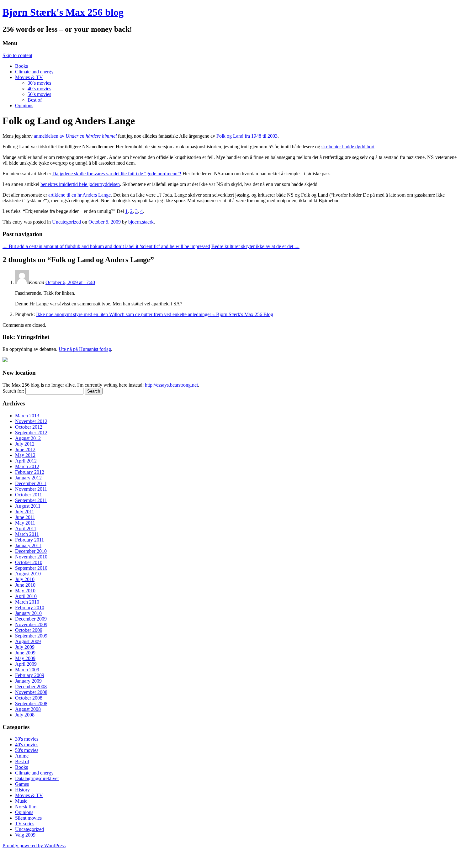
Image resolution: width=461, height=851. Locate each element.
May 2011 (25, 523)
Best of (35, 100)
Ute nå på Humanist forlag (85, 349)
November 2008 (31, 692)
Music (21, 801)
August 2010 (28, 573)
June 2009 (25, 652)
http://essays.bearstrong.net (171, 385)
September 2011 (31, 500)
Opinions (24, 105)
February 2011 (29, 539)
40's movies (26, 744)
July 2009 (24, 647)
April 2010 (26, 596)
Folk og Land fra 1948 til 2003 (247, 136)
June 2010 (25, 585)
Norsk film (25, 806)
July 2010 (24, 579)
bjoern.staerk (141, 222)
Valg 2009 (25, 835)
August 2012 (28, 438)
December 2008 (31, 686)
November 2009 (31, 624)
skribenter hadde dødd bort (347, 146)
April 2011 (25, 528)
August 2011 (27, 506)
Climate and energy (34, 71)
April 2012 (26, 460)
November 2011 (31, 489)
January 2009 (28, 681)
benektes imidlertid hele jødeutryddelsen (80, 184)
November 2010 (31, 556)
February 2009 (29, 675)
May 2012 (25, 455)
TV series (24, 823)
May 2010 (25, 590)
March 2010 (27, 602)
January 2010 (28, 613)
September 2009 (31, 635)
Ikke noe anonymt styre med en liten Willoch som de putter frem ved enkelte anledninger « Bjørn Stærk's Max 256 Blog (154, 314)
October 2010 (28, 562)
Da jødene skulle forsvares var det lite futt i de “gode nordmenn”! (116, 173)
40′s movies (39, 88)
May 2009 (25, 658)
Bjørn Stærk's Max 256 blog (63, 12)
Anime (22, 755)
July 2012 (24, 444)
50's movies (26, 750)
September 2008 (31, 703)
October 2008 (28, 697)
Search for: (13, 391)
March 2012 (27, 466)
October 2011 (28, 494)
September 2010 (31, 568)
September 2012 (31, 432)
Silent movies (28, 818)
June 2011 (25, 517)
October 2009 (28, 630)
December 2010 (31, 551)
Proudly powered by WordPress (34, 845)
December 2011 (30, 483)
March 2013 (27, 415)
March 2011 (27, 534)
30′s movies (39, 83)
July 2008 (24, 714)
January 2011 (28, 545)
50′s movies (39, 94)
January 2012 (28, 477)
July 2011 (24, 511)
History (22, 789)
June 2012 (25, 449)
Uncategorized (66, 222)
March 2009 (27, 669)
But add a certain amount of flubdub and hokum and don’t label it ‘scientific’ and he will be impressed (106, 246)
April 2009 (26, 664)
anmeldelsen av (75, 136)
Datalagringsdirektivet (37, 778)
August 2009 (28, 641)
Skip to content (17, 55)
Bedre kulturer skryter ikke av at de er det (255, 246)
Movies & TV (29, 77)
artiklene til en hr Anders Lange (79, 195)
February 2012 (29, 472)
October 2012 (28, 427)
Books (21, 66)
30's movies (26, 739)
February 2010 (29, 607)
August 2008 (28, 709)
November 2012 (31, 421)
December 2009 (31, 618)
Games (22, 784)
